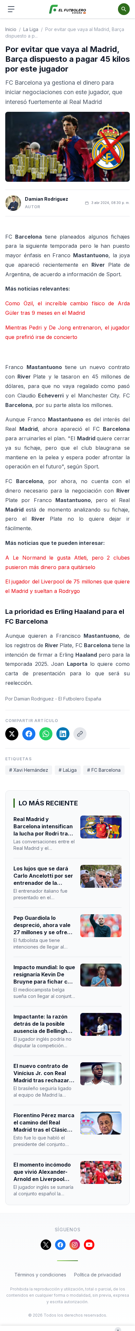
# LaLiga (68, 770)
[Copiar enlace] (80, 733)
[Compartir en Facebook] (28, 733)
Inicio (10, 29)
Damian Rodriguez (46, 199)
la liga (30, 29)
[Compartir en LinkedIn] (62, 733)
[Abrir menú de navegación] (11, 9)
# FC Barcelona (104, 770)
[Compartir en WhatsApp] (45, 733)
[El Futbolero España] (67, 9)
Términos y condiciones (40, 1274)
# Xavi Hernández (28, 770)
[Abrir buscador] (124, 9)
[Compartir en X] (11, 733)
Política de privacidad (97, 1274)
